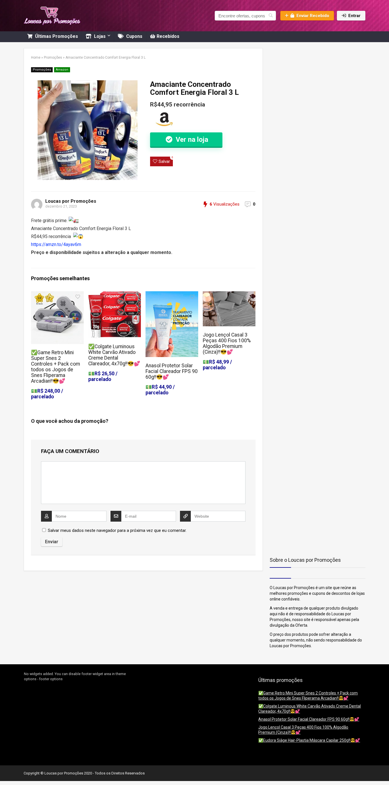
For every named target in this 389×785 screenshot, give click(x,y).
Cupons (133, 36)
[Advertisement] (305, 83)
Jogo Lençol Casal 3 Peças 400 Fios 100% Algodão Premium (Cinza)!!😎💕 (227, 343)
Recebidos (168, 36)
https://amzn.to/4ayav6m (56, 244)
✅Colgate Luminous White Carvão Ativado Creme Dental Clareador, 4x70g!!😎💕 (114, 355)
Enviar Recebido (312, 15)
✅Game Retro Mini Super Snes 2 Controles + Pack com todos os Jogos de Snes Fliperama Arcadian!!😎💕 (55, 367)
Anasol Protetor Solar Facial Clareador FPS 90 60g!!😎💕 (172, 371)
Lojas (99, 36)
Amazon (62, 69)
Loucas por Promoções (70, 201)
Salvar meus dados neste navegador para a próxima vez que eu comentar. (117, 530)
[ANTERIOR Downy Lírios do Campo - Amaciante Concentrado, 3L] (5, 771)
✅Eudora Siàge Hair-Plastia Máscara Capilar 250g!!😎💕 (309, 740)
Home (35, 58)
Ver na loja (191, 140)
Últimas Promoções (56, 36)
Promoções (53, 58)
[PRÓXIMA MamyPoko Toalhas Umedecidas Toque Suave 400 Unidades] (383, 771)
